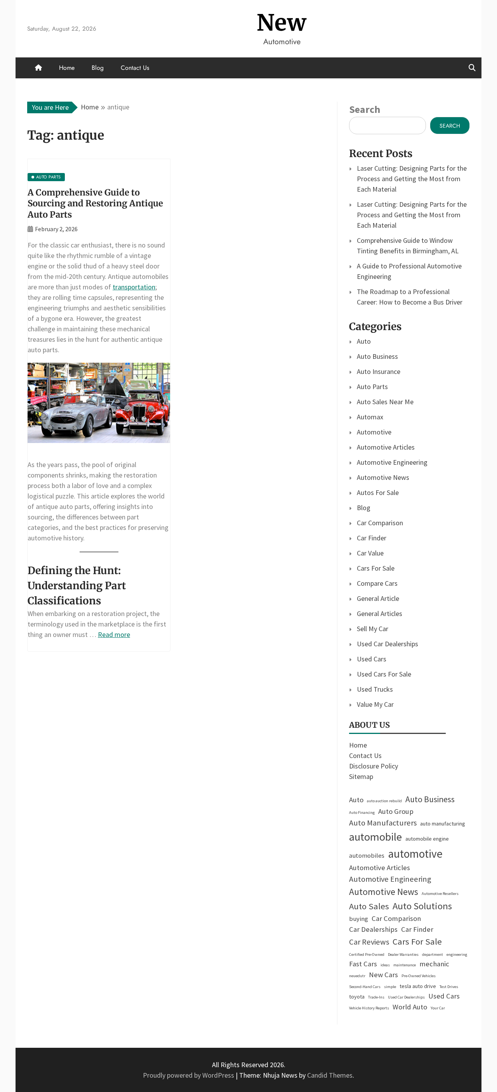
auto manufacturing (442, 823)
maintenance (404, 964)
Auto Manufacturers (383, 823)
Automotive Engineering (392, 462)
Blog (98, 67)
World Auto (410, 1006)
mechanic (434, 963)
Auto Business (377, 356)
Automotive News (383, 477)
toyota (357, 996)
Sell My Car (372, 628)
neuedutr (357, 975)
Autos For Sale (378, 492)
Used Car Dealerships (387, 643)
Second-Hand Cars (365, 986)
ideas (385, 964)
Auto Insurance (378, 371)
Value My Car (375, 704)
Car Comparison (380, 522)
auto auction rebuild (384, 800)
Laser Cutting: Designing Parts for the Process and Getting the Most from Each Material (412, 179)
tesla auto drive (418, 986)
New (282, 23)
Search (364, 109)
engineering (457, 954)
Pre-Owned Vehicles (418, 975)
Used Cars (371, 658)
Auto (364, 341)
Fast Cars (363, 963)
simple (390, 986)
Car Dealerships (373, 929)
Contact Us (135, 67)
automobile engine (427, 838)
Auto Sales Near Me (385, 401)
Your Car (438, 1008)
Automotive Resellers (440, 893)
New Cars (383, 974)
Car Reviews (369, 942)
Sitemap (361, 776)
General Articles (379, 613)
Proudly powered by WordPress (189, 1075)
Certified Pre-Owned (366, 954)
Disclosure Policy (373, 765)
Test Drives (449, 986)
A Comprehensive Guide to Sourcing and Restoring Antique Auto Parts (95, 203)
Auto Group (396, 811)
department (432, 954)
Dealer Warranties (403, 954)
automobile (375, 837)
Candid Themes (330, 1075)
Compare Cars (377, 583)
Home (67, 67)
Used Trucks (375, 689)
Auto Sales (369, 906)
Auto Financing (362, 812)
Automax (370, 416)
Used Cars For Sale (384, 674)
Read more (114, 634)
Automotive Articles (386, 447)
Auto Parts (372, 386)
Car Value (370, 553)
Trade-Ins (376, 997)
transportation (134, 286)
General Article (378, 598)
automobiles (366, 855)
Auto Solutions (422, 906)
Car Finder (371, 537)
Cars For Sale (375, 568)
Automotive (374, 431)
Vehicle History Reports (369, 1008)
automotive (415, 853)
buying (358, 919)
